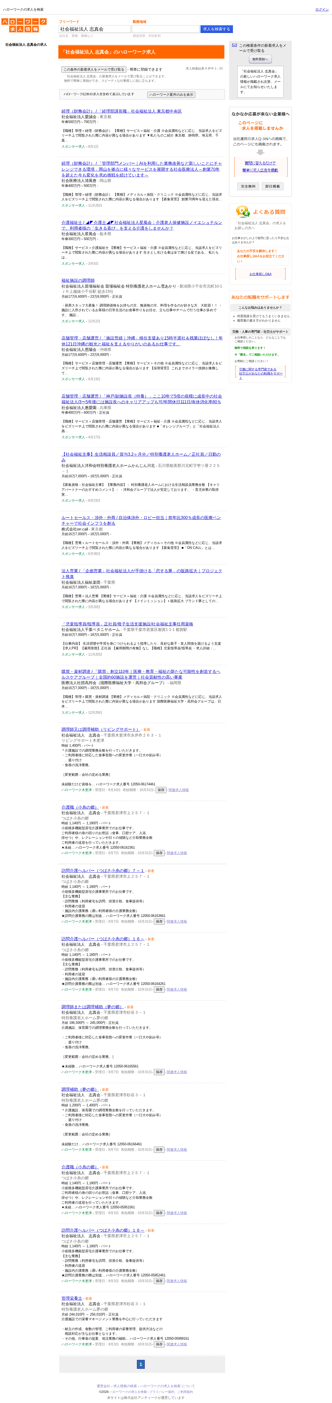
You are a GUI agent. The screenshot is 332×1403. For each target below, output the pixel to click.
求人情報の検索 (125, 1386)
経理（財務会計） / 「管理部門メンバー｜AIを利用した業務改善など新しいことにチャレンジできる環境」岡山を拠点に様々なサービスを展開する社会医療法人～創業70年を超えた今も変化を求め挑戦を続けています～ (141, 169)
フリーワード (69, 22)
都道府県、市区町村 (147, 36)
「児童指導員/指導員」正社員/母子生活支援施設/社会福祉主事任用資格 (127, 624)
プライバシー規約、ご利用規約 (171, 1392)
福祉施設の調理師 (78, 280)
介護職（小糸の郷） (80, 807)
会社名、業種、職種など (76, 36)
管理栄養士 (71, 1298)
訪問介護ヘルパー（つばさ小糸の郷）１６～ (102, 939)
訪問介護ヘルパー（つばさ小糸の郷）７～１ (102, 870)
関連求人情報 (179, 790)
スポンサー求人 (73, 146)
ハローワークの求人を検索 (20, 20)
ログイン (322, 9)
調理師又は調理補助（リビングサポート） (100, 729)
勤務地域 (139, 22)
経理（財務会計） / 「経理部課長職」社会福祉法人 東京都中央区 (121, 111)
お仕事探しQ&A (261, 274)
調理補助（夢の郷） (80, 1089)
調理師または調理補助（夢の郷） (92, 1007)
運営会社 (103, 1386)
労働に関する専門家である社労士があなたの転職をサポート (261, 373)
